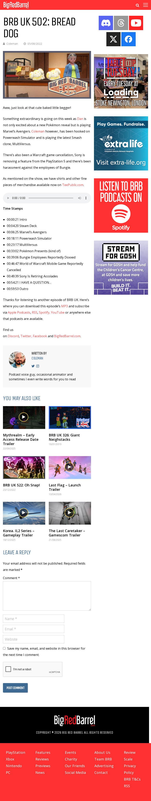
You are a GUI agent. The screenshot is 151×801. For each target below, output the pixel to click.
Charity (71, 759)
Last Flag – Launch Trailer (65, 487)
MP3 (64, 306)
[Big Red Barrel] (16, 8)
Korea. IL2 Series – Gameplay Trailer (18, 532)
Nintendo (14, 765)
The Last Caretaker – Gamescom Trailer (67, 532)
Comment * (11, 578)
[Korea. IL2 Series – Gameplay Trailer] (24, 513)
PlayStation (15, 752)
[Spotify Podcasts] (121, 231)
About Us (102, 752)
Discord (13, 336)
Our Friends (75, 765)
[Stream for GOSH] (121, 293)
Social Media (75, 772)
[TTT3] (121, 107)
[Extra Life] (121, 169)
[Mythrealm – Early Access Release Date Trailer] (24, 417)
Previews (42, 765)
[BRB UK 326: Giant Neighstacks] (70, 417)
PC (8, 772)
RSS (34, 312)
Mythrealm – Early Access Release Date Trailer (21, 439)
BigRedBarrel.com (67, 336)
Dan (80, 119)
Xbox (10, 759)
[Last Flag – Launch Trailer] (70, 467)
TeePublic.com (72, 185)
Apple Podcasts (19, 312)
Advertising (104, 765)
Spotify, (44, 312)
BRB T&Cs (132, 779)
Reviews (42, 759)
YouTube (57, 312)
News (40, 772)
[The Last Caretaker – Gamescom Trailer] (70, 513)
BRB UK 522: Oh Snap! (21, 485)
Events (70, 752)
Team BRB (103, 759)
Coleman (12, 43)
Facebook (40, 336)
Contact (101, 772)
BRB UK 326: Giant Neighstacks (64, 437)
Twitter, (26, 336)
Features (42, 752)
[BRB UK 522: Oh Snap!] (24, 467)
